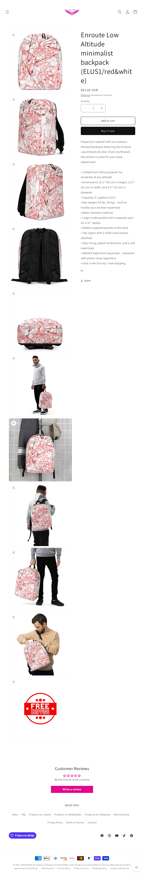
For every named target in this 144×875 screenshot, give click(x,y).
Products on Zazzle (40, 814)
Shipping (85, 95)
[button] (7, 12)
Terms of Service (75, 822)
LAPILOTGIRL (26, 865)
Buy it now (108, 131)
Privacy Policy (55, 822)
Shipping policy (99, 868)
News (15, 814)
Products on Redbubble (67, 814)
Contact (92, 822)
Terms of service (81, 868)
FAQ (23, 814)
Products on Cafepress (97, 814)
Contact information (119, 868)
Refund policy (121, 814)
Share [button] (87, 280)
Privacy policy (64, 868)
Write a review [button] (72, 789)
